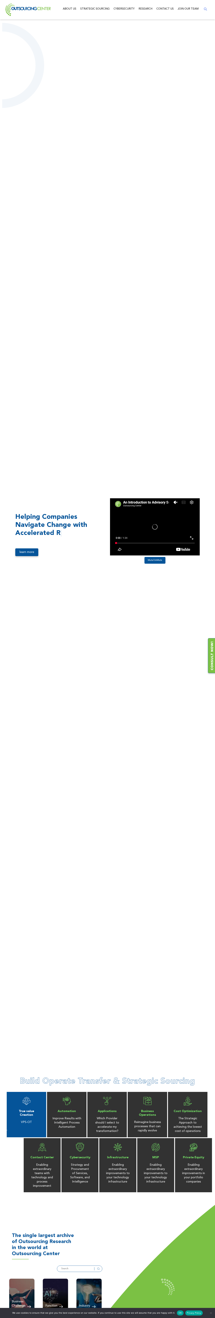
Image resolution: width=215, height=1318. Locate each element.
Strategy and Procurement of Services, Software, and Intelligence (80, 1173)
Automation (67, 1111)
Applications (107, 1111)
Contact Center (42, 1157)
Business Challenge (19, 1303)
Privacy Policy (194, 1313)
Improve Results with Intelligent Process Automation (66, 1122)
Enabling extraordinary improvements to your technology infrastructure (118, 1173)
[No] (210, 1313)
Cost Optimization (188, 1111)
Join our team (188, 9)
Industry (84, 1305)
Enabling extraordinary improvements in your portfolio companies (193, 1173)
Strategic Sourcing (95, 9)
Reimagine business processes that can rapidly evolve (147, 1126)
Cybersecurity (124, 9)
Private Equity (193, 1157)
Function (51, 1305)
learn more (26, 552)
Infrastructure (117, 1157)
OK (180, 1313)
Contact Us (165, 9)
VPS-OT (26, 1122)
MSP (155, 1157)
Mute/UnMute (155, 560)
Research (145, 9)
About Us (69, 9)
